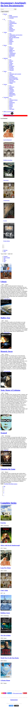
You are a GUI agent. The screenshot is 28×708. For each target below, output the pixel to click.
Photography (12, 29)
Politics (10, 40)
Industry (11, 103)
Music (10, 27)
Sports (10, 42)
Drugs (10, 62)
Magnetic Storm (7, 351)
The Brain (11, 68)
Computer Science (13, 100)
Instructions (14, 699)
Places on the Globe (13, 79)
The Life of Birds (6, 635)
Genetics (11, 63)
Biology (11, 88)
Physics (11, 96)
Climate (11, 75)
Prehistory (11, 48)
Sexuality (11, 67)
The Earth (11, 80)
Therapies (11, 70)
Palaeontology (12, 94)
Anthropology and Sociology (15, 34)
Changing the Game (8, 469)
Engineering (12, 102)
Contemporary (12, 53)
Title (4, 259)
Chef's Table (4, 590)
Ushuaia (4, 282)
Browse (5, 14)
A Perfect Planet (5, 680)
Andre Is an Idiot (22, 220)
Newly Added (6, 257)
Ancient (11, 49)
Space (10, 107)
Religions (11, 41)
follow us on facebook (8, 111)
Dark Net (6, 450)
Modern (11, 51)
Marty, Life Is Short (22, 180)
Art (4, 19)
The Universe (12, 81)
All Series (11, 18)
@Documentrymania (17, 693)
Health (10, 64)
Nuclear (11, 106)
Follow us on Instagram (8, 115)
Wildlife (11, 83)
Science (5, 84)
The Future (11, 109)
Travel (10, 44)
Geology (11, 92)
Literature (11, 25)
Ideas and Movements (14, 37)
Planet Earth (7, 332)
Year (4, 261)
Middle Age (12, 50)
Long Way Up (7, 299)
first (4, 486)
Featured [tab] (5, 256)
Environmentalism (13, 77)
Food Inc (3, 523)
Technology (6, 97)
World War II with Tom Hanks (10, 658)
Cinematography (13, 23)
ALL (10, 20)
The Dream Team (22, 139)
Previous (5, 250)
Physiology (11, 66)
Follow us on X (7, 114)
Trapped (4, 433)
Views (4, 260)
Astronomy (11, 87)
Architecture (12, 21)
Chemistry (11, 89)
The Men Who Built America (10, 483)
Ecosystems (12, 76)
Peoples (11, 38)
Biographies (12, 55)
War (10, 57)
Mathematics (12, 93)
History (5, 45)
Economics (11, 90)
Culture (5, 32)
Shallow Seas (5, 318)
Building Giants (5, 613)
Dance (10, 24)
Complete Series (8, 503)
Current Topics (12, 36)
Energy (10, 101)
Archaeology (12, 54)
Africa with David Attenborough (10, 545)
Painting (11, 28)
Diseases (11, 61)
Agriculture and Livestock (15, 74)
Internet (11, 105)
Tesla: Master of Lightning (10, 390)
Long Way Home (6, 568)
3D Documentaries (13, 16)
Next (4, 251)
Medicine (5, 58)
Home (10, 15)
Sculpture (11, 31)
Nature (5, 71)
